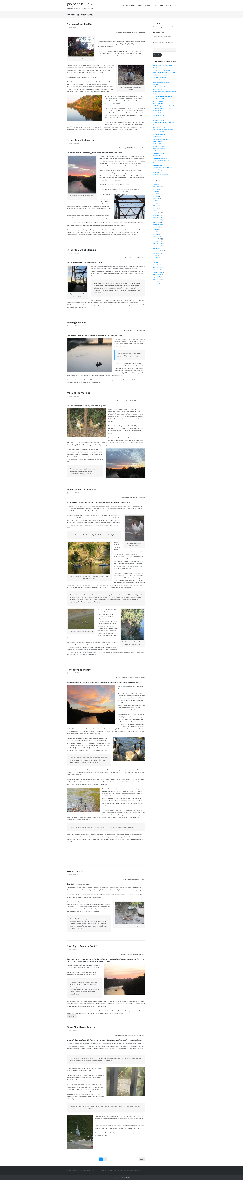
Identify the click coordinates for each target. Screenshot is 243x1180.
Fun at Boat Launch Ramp (160, 98)
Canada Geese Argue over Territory (162, 96)
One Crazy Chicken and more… (161, 144)
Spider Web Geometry (159, 148)
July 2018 (155, 229)
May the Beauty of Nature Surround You (164, 72)
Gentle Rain (156, 172)
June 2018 (156, 232)
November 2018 (157, 220)
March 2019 (156, 210)
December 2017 (157, 243)
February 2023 (157, 186)
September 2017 (157, 250)
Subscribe (157, 55)
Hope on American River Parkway (162, 70)
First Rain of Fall (157, 136)
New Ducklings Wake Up (159, 87)
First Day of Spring (158, 94)
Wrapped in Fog (157, 170)
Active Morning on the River (160, 139)
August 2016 (156, 277)
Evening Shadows (76, 322)
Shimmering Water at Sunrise (160, 146)
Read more (72, 1016)
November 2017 (157, 246)
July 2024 (155, 184)
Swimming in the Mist (158, 120)
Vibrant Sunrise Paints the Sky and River (164, 108)
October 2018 (157, 222)
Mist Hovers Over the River (160, 75)
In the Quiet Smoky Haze (159, 127)
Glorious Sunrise (157, 141)
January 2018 (156, 241)
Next (141, 1159)
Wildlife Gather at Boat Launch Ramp (163, 89)
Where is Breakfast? (158, 101)
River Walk (156, 68)
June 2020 (156, 194)
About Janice (130, 5)
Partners (139, 5)
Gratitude (155, 84)
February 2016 (157, 279)
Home (122, 5)
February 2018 (157, 239)
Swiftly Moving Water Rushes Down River (164, 106)
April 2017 (156, 262)
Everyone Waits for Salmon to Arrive (163, 129)
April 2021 (156, 189)
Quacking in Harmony (158, 103)
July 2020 (155, 191)
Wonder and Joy (76, 871)
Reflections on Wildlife (79, 669)
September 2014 (157, 284)
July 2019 (155, 201)
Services (147, 5)
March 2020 (156, 198)
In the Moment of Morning (81, 249)
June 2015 (156, 281)
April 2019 (156, 208)
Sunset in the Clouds (158, 113)
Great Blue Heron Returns (81, 1027)
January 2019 (156, 215)
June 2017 (156, 258)
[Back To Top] (238, 1175)
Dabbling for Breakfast (159, 134)
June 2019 (156, 203)
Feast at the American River (160, 174)
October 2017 (157, 248)
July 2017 (155, 255)
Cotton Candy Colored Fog (160, 158)
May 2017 (155, 260)
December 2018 (157, 217)
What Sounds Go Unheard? (81, 489)
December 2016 (157, 269)
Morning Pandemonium (159, 163)
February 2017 (157, 267)
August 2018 (156, 227)
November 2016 (157, 272)
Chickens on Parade (158, 115)
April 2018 (156, 234)
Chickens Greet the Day (79, 24)
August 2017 (156, 253)
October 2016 (157, 274)
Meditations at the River (159, 77)
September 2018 (157, 224)
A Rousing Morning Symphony (161, 160)
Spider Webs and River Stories (161, 82)
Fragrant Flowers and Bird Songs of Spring (164, 91)
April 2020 (156, 196)
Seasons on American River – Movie (162, 65)
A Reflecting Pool (157, 151)
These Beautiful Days (158, 153)
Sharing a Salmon (157, 165)
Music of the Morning (78, 392)
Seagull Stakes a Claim (159, 117)
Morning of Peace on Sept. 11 (83, 946)
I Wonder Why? (157, 155)
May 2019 (155, 205)
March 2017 (156, 265)
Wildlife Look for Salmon (159, 132)
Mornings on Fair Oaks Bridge (162, 5)
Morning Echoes (157, 110)
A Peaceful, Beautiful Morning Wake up (163, 80)
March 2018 (156, 236)
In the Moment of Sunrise (80, 139)
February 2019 (157, 213)
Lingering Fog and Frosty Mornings (162, 167)
